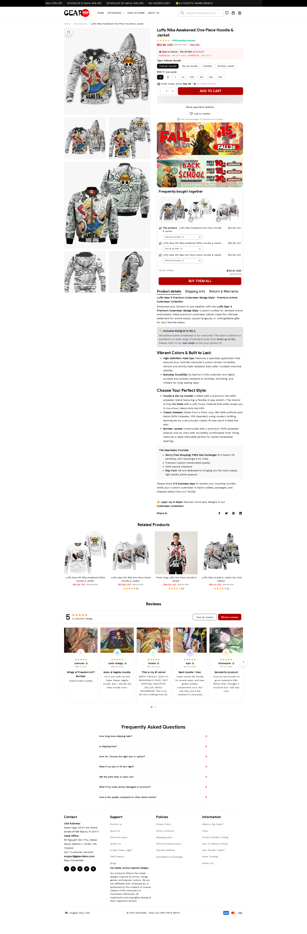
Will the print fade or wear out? (116, 777)
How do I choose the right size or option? (122, 756)
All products (80, 23)
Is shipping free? (108, 746)
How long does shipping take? (115, 736)
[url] (79, 856)
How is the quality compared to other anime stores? (128, 797)
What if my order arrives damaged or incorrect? (125, 787)
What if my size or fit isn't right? (116, 766)
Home (67, 23)
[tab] (152, 707)
